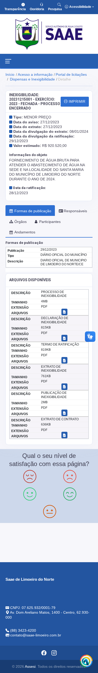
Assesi (30, 666)
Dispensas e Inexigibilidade (32, 79)
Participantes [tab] (50, 222)
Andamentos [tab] (24, 232)
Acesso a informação (35, 74)
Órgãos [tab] (20, 222)
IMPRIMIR (76, 101)
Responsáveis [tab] (75, 211)
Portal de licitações (71, 74)
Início (9, 74)
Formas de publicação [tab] (32, 211)
